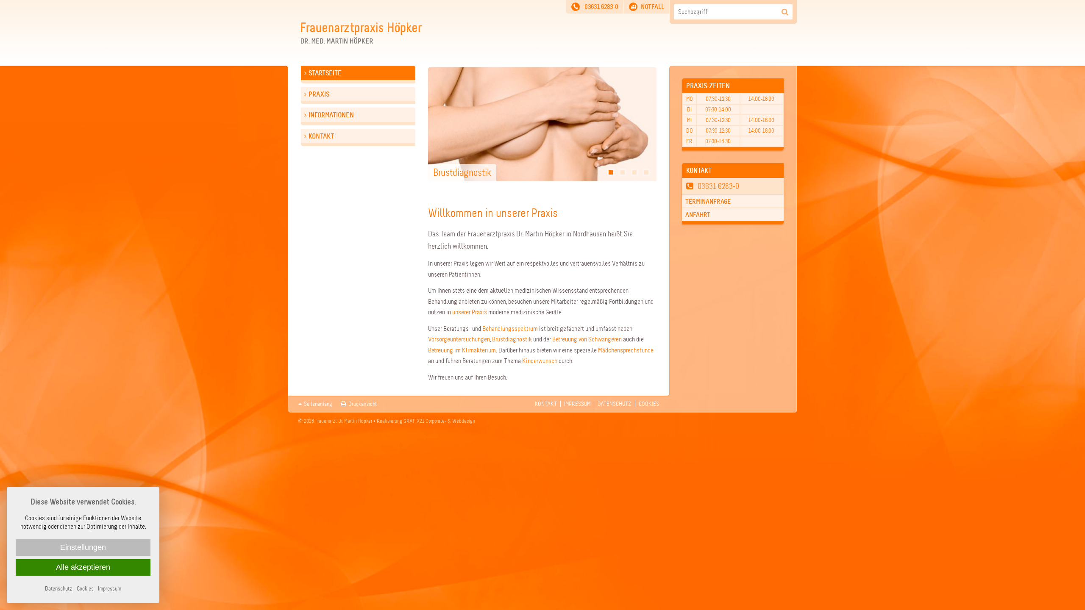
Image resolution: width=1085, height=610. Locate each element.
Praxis (319, 94)
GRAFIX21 (413, 421)
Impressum (577, 404)
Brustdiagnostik (512, 339)
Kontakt (321, 136)
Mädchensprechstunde (626, 350)
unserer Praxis (469, 312)
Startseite (325, 73)
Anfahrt (697, 215)
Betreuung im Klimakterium (462, 350)
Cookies (649, 404)
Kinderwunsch (539, 361)
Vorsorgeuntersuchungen (459, 339)
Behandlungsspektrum (510, 329)
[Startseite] (361, 41)
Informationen (331, 115)
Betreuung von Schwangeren (587, 339)
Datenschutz (615, 404)
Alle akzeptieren (83, 567)
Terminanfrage (708, 201)
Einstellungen (83, 547)
